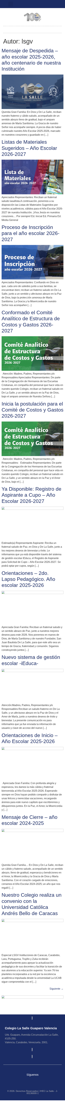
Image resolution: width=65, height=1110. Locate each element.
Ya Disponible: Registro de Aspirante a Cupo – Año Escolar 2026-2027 (31, 495)
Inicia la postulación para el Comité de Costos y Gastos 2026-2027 (32, 410)
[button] (10, 4)
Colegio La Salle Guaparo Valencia (31, 1028)
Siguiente (56, 988)
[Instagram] (30, 4)
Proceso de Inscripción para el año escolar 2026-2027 (30, 233)
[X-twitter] (35, 4)
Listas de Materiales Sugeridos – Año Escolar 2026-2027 (29, 148)
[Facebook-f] (40, 4)
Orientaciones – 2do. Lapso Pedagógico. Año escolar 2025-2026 (28, 579)
